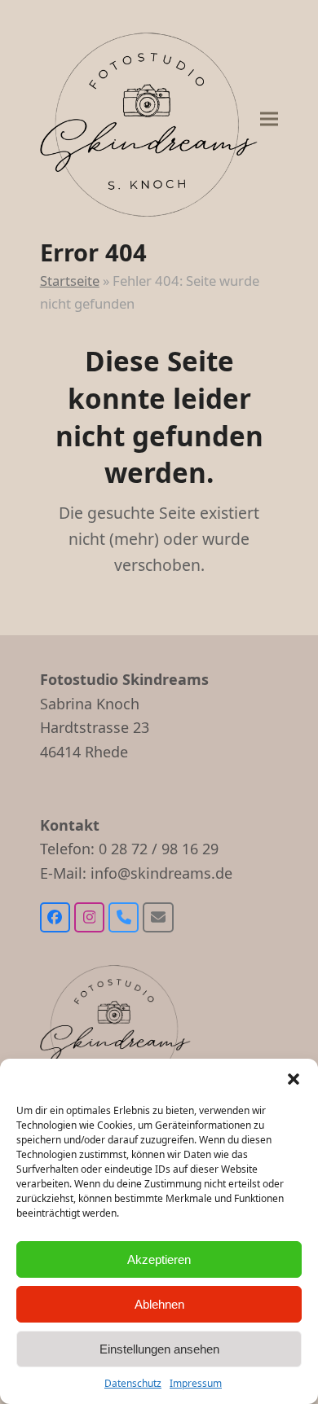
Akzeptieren (159, 1259)
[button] (293, 1079)
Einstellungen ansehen (159, 1349)
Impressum (196, 1383)
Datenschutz (132, 1383)
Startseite (69, 280)
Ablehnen (159, 1304)
